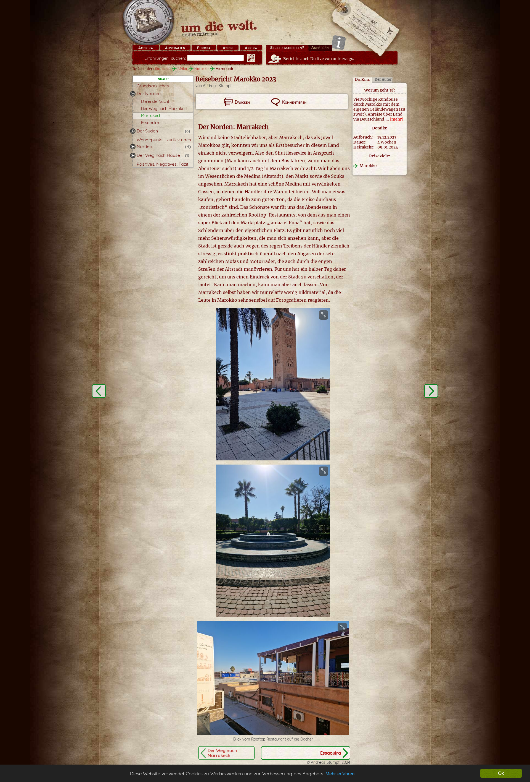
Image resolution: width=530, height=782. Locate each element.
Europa (203, 47)
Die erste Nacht (155, 101)
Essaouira (150, 122)
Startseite (162, 68)
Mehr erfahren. (340, 773)
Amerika (145, 47)
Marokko (201, 68)
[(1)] (133, 155)
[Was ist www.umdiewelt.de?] (338, 42)
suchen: (165, 58)
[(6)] (133, 131)
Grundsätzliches (153, 85)
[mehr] (396, 119)
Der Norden (149, 93)
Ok (501, 773)
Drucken (242, 102)
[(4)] (133, 146)
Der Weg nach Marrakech (165, 108)
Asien (228, 47)
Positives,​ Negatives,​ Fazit (162, 164)
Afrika (251, 47)
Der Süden (147, 131)
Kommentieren (294, 102)
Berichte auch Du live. (318, 58)
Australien (175, 47)
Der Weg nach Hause (158, 155)
